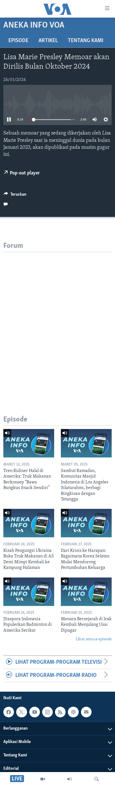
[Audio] (69, 779)
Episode (18, 41)
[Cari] (96, 779)
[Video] (42, 779)
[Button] (15, 195)
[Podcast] (73, 712)
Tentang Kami (85, 41)
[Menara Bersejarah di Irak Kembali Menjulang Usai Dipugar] (86, 591)
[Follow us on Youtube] (34, 712)
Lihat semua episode (94, 639)
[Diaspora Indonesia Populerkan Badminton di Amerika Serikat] (28, 591)
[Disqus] (57, 322)
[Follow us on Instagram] (47, 712)
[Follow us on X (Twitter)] (21, 712)
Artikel (48, 41)
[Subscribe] (86, 712)
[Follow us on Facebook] (8, 712)
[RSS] (60, 712)
